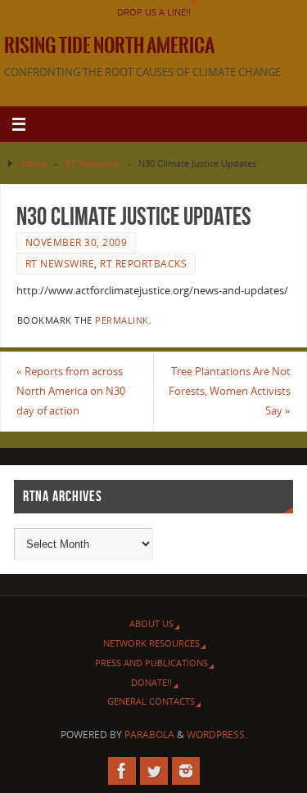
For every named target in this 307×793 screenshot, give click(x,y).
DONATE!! (151, 682)
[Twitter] (154, 771)
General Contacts (151, 701)
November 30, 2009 (76, 242)
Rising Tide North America (109, 46)
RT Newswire (92, 163)
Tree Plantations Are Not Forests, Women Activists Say (230, 391)
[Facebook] (122, 771)
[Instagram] (186, 771)
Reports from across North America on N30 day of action (70, 391)
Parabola (149, 734)
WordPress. (217, 734)
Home (34, 163)
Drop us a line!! (154, 12)
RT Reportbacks (143, 264)
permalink (122, 320)
